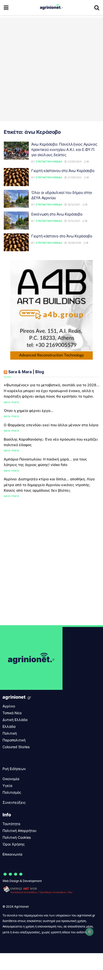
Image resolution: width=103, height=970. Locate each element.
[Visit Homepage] (51, 8)
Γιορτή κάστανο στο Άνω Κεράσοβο (61, 236)
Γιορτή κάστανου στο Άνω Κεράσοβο (62, 170)
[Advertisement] (51, 69)
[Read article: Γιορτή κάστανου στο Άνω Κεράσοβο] (16, 177)
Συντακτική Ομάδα (49, 161)
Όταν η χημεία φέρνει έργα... (28, 410)
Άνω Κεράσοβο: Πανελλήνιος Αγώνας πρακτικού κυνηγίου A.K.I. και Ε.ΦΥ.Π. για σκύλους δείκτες (64, 149)
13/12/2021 (73, 220)
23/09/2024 (74, 161)
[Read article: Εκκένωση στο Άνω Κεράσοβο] (16, 221)
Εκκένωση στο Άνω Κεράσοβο (56, 214)
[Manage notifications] (90, 932)
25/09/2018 (74, 242)
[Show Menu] (6, 7)
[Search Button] (96, 7)
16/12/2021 (73, 204)
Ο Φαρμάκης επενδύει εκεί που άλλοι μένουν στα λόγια (51, 425)
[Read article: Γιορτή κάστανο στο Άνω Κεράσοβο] (16, 242)
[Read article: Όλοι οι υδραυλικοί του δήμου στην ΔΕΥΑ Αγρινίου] (16, 199)
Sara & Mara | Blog (26, 371)
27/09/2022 (74, 177)
